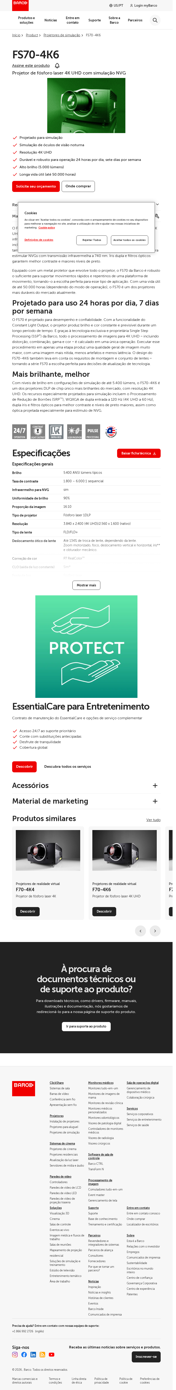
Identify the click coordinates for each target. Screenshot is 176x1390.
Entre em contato (73, 20)
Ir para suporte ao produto (86, 1026)
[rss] (42, 1354)
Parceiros (135, 20)
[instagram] (15, 1354)
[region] (86, 227)
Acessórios (30, 785)
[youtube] (51, 1354)
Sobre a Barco (114, 20)
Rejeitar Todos (91, 240)
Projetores (56, 1116)
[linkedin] (33, 1354)
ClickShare (57, 1083)
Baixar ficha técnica (136, 453)
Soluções (56, 1208)
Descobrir (24, 767)
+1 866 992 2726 (28, 1331)
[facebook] (24, 1354)
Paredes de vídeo (61, 1176)
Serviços (132, 1108)
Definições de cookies (39, 239)
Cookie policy (46, 227)
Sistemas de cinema (62, 1143)
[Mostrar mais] (86, 585)
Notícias (50, 20)
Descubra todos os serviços (67, 767)
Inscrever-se (146, 1357)
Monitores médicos (100, 1083)
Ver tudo (153, 820)
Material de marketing (50, 801)
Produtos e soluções (26, 20)
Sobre (131, 1235)
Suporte (94, 20)
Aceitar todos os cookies (129, 240)
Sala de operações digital (143, 1083)
